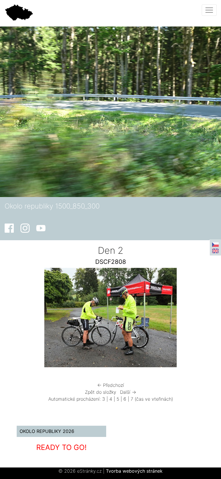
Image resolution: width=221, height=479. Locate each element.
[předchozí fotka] (20, 319)
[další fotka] (200, 319)
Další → (128, 392)
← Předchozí (110, 385)
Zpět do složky (100, 392)
